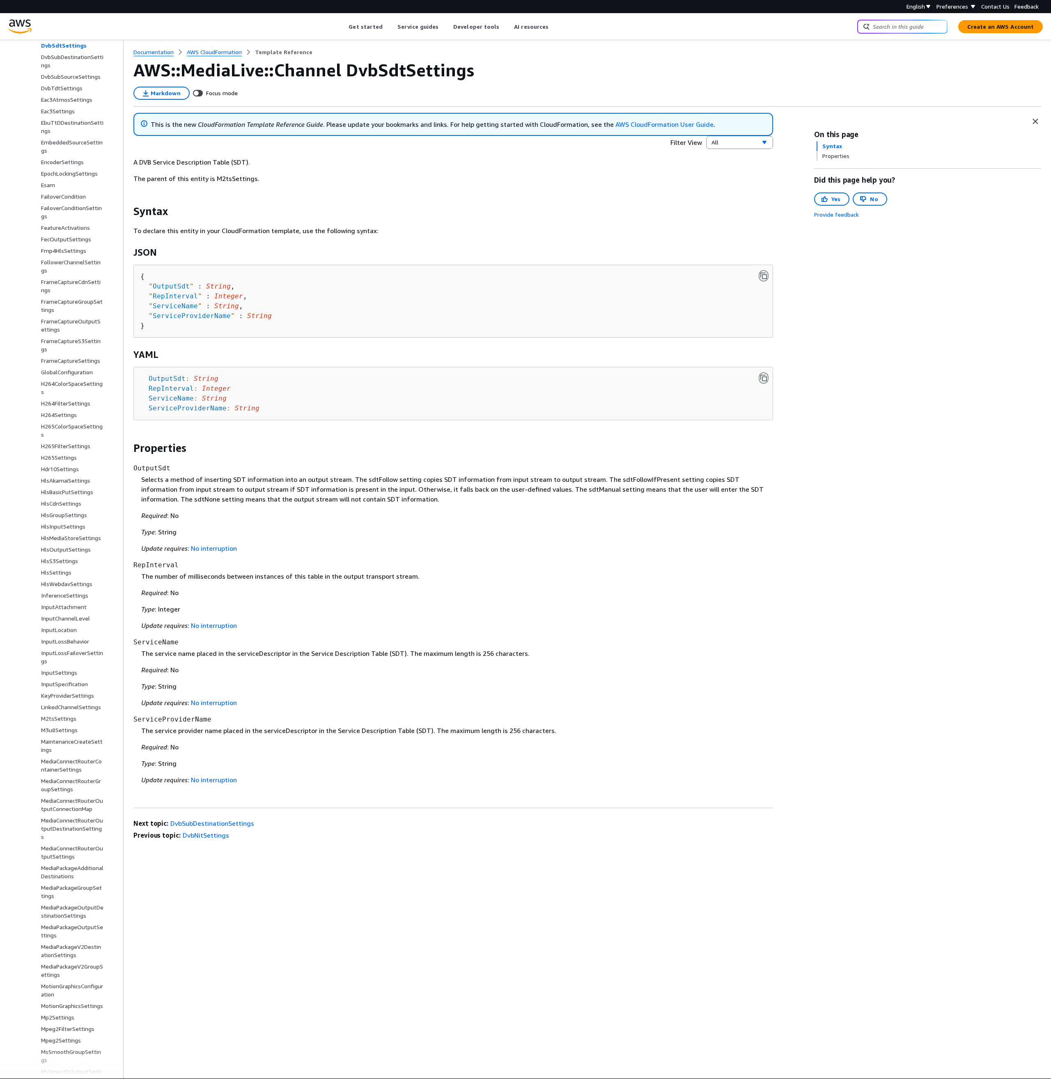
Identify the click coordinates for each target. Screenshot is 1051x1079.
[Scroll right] (555, 26)
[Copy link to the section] (127, 211)
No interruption (214, 548)
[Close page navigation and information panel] (1035, 121)
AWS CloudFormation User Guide (664, 124)
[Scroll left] (342, 26)
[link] (283, 52)
